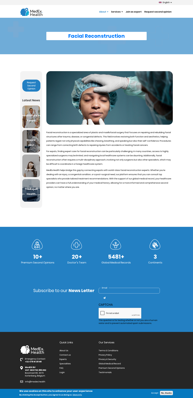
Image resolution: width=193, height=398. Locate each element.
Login (62, 372)
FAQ (61, 368)
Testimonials (105, 372)
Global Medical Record (110, 363)
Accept (154, 393)
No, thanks (166, 393)
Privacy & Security (107, 359)
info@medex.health (35, 381)
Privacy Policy (105, 354)
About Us (63, 350)
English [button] (166, 2)
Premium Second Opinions (112, 368)
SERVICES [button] (116, 11)
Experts (63, 359)
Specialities (65, 363)
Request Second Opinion (158, 11)
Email (104, 287)
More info (77, 394)
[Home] (31, 12)
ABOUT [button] (103, 11)
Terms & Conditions (108, 350)
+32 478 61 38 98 (33, 361)
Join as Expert (134, 11)
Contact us (65, 354)
